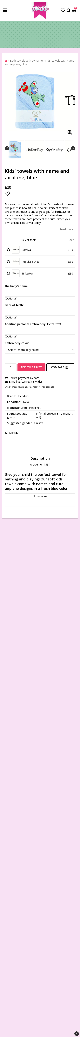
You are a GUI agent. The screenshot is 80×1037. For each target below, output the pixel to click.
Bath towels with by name (26, 60)
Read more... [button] (67, 229)
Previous (7, 148)
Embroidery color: (17, 343)
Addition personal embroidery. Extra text (33, 324)
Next (73, 148)
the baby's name (16, 286)
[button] (63, 10)
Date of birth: (14, 305)
